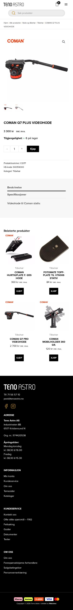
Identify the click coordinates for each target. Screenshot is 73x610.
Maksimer (52, 604)
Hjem (6, 23)
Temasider (9, 491)
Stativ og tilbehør (29, 23)
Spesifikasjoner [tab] (16, 194)
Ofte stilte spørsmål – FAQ (18, 519)
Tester (7, 539)
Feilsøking (9, 524)
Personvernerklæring (15, 572)
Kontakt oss (10, 514)
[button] (64, 42)
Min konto (9, 476)
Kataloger (9, 496)
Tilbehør (40, 23)
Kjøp (33, 149)
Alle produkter (15, 23)
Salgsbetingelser (13, 567)
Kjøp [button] (19, 291)
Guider (7, 529)
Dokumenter (10, 534)
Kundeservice (11, 481)
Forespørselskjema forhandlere (20, 562)
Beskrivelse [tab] (14, 187)
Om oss (8, 486)
